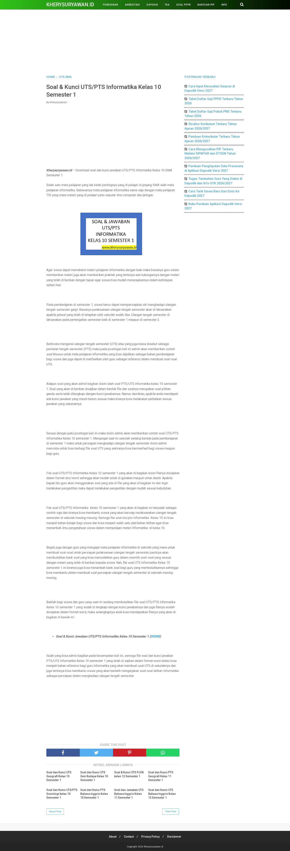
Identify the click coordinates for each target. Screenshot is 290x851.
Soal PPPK (183, 4)
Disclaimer (174, 836)
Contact (129, 836)
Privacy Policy (150, 836)
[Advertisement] (145, 41)
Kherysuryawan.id (70, 4)
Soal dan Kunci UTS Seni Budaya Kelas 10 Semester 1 (94, 776)
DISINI (155, 636)
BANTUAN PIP (206, 4)
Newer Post (55, 811)
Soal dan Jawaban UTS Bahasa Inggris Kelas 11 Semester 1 (129, 793)
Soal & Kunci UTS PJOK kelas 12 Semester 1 (129, 774)
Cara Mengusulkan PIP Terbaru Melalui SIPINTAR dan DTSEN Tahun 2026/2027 (210, 153)
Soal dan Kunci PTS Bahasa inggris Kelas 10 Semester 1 (94, 793)
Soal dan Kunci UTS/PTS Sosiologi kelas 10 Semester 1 (62, 793)
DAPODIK (152, 4)
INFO (224, 4)
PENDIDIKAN (110, 4)
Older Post (170, 811)
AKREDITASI (132, 4)
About (112, 836)
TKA (167, 4)
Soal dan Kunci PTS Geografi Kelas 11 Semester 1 (160, 776)
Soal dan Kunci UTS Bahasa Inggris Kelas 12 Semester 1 (162, 793)
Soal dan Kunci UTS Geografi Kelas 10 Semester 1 (58, 776)
